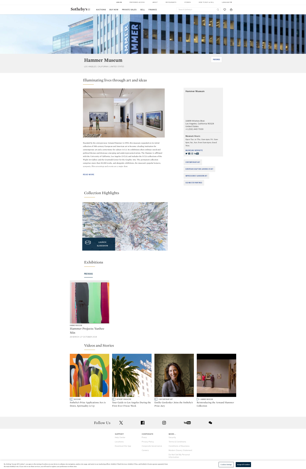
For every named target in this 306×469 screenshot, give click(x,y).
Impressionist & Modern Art (196, 176)
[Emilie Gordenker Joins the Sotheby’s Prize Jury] (174, 376)
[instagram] (192, 154)
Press (144, 437)
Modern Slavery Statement (180, 450)
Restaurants (171, 2)
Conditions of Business (179, 446)
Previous (88, 274)
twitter (121, 423)
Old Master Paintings (194, 183)
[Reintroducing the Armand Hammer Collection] (216, 376)
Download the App (123, 446)
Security (172, 437)
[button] (124, 81)
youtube (187, 422)
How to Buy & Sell (206, 2)
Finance (153, 10)
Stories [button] (187, 2)
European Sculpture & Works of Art (199, 169)
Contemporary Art (193, 162)
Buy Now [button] (113, 10)
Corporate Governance (152, 446)
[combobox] (198, 9)
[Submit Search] (218, 10)
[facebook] (189, 154)
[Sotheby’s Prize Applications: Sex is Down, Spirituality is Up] (89, 376)
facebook (142, 423)
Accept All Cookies (243, 465)
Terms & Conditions (177, 442)
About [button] (155, 2)
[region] (153, 465)
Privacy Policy (148, 442)
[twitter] (186, 154)
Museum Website (194, 150)
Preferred (216, 60)
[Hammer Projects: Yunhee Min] (89, 302)
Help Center (120, 437)
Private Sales (129, 10)
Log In (119, 2)
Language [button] (226, 2)
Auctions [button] (101, 10)
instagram (164, 423)
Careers (145, 450)
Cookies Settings (226, 465)
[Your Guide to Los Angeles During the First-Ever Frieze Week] (132, 376)
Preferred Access (137, 2)
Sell (142, 10)
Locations (119, 442)
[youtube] (196, 154)
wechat (210, 422)
